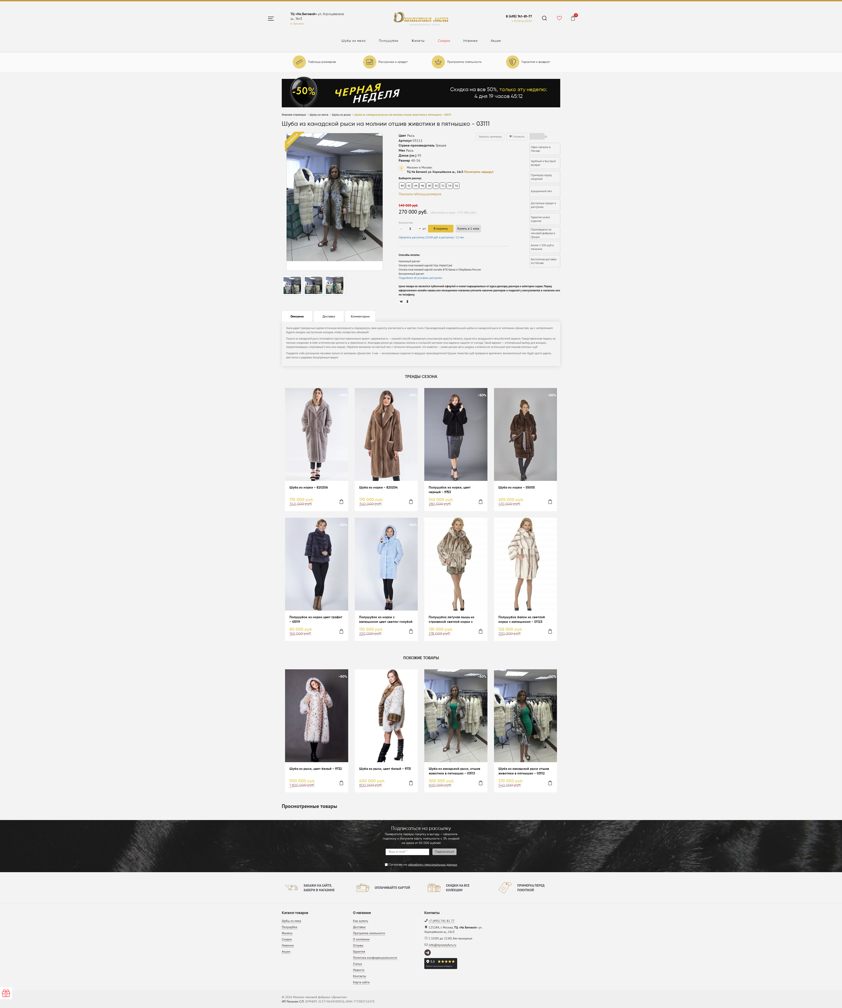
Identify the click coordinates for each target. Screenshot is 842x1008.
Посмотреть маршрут (479, 172)
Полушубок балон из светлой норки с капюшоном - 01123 (521, 620)
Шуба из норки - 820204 (378, 487)
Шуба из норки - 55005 (516, 487)
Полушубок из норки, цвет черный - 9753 (450, 490)
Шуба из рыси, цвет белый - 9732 (315, 769)
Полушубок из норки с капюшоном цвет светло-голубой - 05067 (385, 620)
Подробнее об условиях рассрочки (420, 278)
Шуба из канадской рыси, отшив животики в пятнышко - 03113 (454, 771)
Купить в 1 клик (468, 228)
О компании (361, 939)
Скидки (444, 41)
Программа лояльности (369, 933)
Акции (496, 41)
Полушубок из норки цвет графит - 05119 (315, 620)
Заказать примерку (490, 136)
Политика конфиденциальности (375, 958)
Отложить (518, 136)
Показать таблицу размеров (420, 194)
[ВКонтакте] (401, 301)
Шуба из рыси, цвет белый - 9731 (385, 769)
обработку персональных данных (432, 864)
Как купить (360, 921)
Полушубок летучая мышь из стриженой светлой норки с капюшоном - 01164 (451, 620)
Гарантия (359, 951)
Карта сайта (361, 982)
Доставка (359, 927)
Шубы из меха (353, 41)
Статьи (357, 964)
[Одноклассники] (407, 301)
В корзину (441, 228)
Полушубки (388, 41)
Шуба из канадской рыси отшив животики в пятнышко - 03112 (523, 771)
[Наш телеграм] (427, 952)
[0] (573, 19)
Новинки (470, 41)
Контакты (359, 976)
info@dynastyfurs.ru (442, 945)
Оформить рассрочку (432, 237)
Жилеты (418, 41)
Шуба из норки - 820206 (308, 487)
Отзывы (358, 945)
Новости (358, 970)
